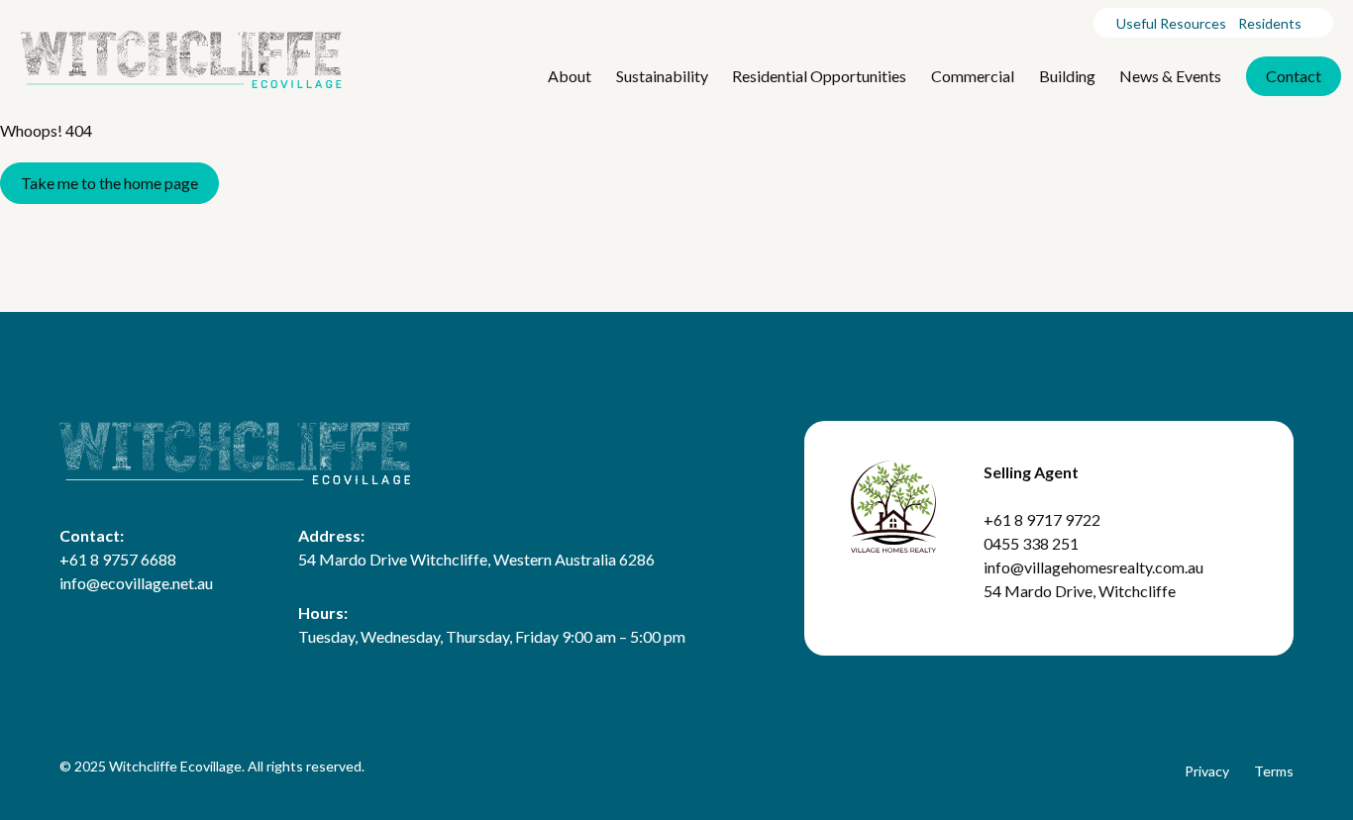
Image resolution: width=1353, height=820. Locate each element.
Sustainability (662, 75)
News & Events (1170, 75)
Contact (1293, 75)
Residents (1269, 23)
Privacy (1207, 771)
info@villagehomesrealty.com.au (1093, 567)
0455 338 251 (1031, 543)
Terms (1274, 771)
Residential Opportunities (819, 75)
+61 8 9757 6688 (117, 559)
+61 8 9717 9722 (1042, 519)
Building (1067, 75)
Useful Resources (1171, 23)
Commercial (972, 75)
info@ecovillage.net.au (136, 582)
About (569, 75)
